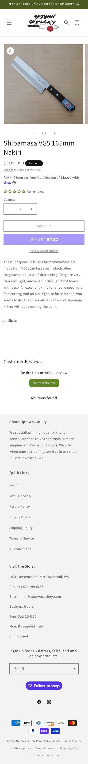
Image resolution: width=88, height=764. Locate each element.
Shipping (8, 169)
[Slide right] (54, 133)
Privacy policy (22, 748)
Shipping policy (69, 748)
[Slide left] (34, 133)
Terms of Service (21, 538)
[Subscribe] (73, 668)
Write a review (44, 382)
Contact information (46, 755)
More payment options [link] (44, 250)
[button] (9, 22)
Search (14, 485)
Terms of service (45, 748)
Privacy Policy (19, 517)
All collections (20, 549)
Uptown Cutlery (25, 741)
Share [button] (12, 320)
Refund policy (73, 741)
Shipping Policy (21, 528)
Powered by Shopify (48, 741)
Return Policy (19, 506)
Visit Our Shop (20, 496)
